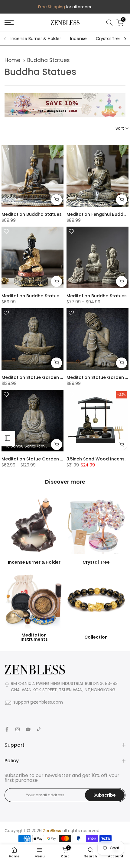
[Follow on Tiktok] (39, 729)
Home (12, 60)
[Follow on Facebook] (7, 729)
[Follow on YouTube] (28, 729)
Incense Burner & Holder (36, 39)
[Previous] (5, 38)
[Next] (125, 38)
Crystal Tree (109, 39)
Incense (78, 39)
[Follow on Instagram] (17, 729)
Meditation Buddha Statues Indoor (40, 296)
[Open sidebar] (7, 438)
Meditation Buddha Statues (32, 214)
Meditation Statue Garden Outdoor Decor (48, 377)
